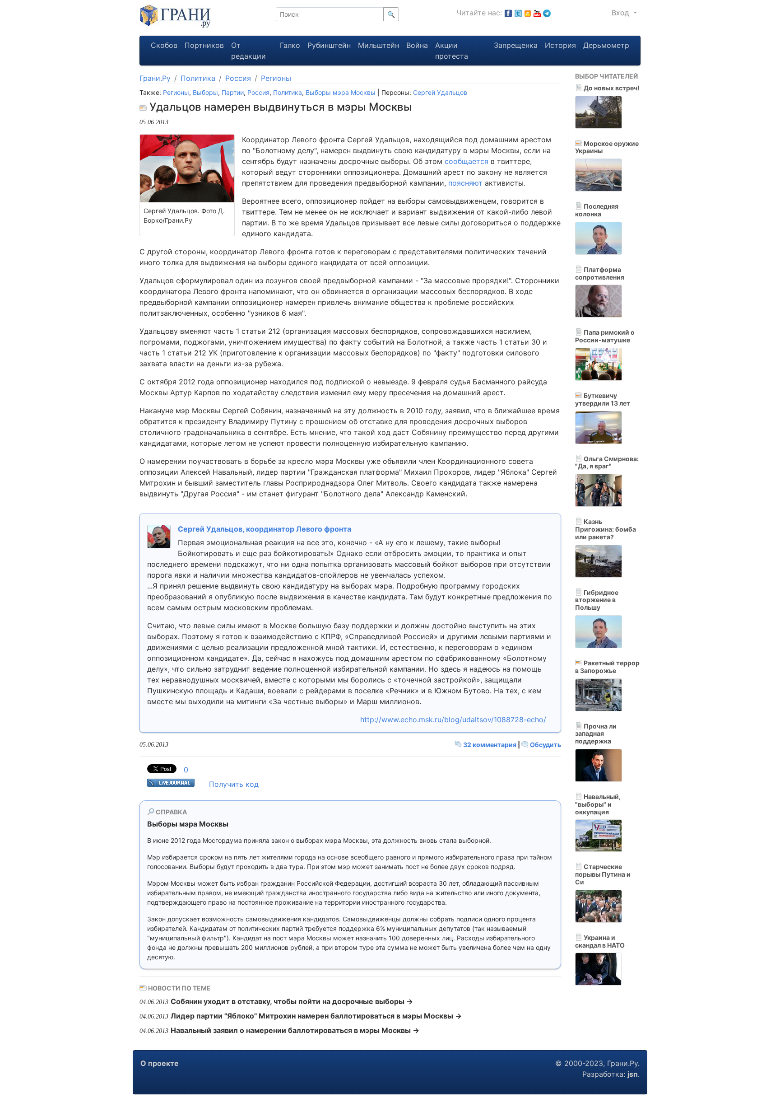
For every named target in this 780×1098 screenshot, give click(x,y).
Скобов (164, 45)
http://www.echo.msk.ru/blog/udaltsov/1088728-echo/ (453, 719)
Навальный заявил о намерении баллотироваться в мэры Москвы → (295, 1030)
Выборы (205, 92)
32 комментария (490, 744)
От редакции (248, 51)
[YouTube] (537, 12)
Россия (238, 78)
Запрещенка (516, 45)
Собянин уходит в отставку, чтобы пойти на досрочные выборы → (292, 1001)
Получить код (234, 784)
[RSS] (527, 12)
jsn (632, 1074)
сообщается (466, 161)
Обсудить (545, 744)
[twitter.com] (518, 12)
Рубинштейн (329, 45)
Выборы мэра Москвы (341, 92)
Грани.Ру (155, 78)
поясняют (465, 182)
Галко (290, 45)
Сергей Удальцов (440, 92)
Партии (233, 92)
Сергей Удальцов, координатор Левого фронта (264, 528)
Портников (204, 45)
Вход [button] (621, 12)
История (560, 45)
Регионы (276, 78)
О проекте (159, 1063)
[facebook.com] (508, 12)
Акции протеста (451, 51)
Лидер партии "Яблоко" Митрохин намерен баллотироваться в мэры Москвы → (316, 1015)
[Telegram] (547, 12)
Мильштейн (378, 45)
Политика (198, 78)
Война (417, 45)
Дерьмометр (606, 45)
